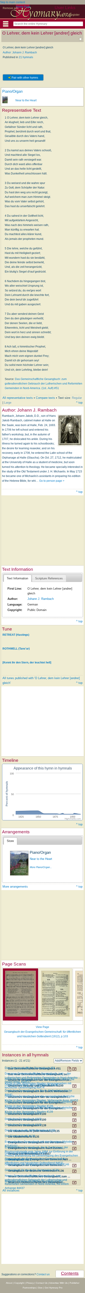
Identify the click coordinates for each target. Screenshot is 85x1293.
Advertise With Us (58, 1283)
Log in (60, 14)
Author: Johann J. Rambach (20, 52)
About (9, 1283)
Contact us (43, 1274)
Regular (77, 398)
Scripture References (49, 578)
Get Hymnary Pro (54, 1287)
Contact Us (41, 1283)
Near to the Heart (25, 100)
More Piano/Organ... (41, 867)
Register (74, 14)
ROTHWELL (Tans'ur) (16, 648)
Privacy (30, 1283)
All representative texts (17, 398)
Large (7, 402)
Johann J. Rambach (40, 599)
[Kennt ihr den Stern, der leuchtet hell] (26, 662)
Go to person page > (51, 480)
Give (40, 1287)
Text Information (17, 578)
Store (10, 841)
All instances (10, 1190)
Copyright (19, 1283)
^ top (79, 402)
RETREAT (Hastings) (15, 634)
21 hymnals (26, 57)
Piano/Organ (12, 91)
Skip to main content (12, 2)
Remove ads (10, 8)
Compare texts (45, 398)
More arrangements (15, 886)
